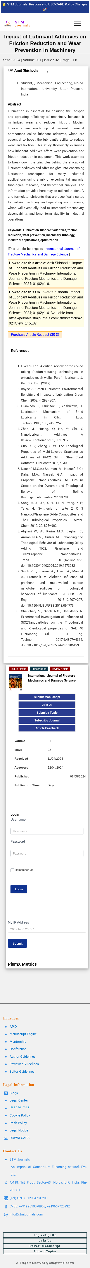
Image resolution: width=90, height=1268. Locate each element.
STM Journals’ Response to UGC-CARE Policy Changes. (47, 4)
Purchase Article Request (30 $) (35, 335)
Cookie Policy (20, 1115)
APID (13, 1027)
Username (18, 819)
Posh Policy (18, 1123)
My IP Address (18, 922)
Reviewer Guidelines (24, 1064)
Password (17, 841)
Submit (17, 943)
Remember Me (24, 869)
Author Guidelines (23, 1057)
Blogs (14, 1093)
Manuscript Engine (23, 1034)
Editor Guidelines (22, 1072)
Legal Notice (19, 1130)
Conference (18, 1049)
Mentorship (18, 1042)
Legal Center (19, 1100)
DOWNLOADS (19, 1138)
